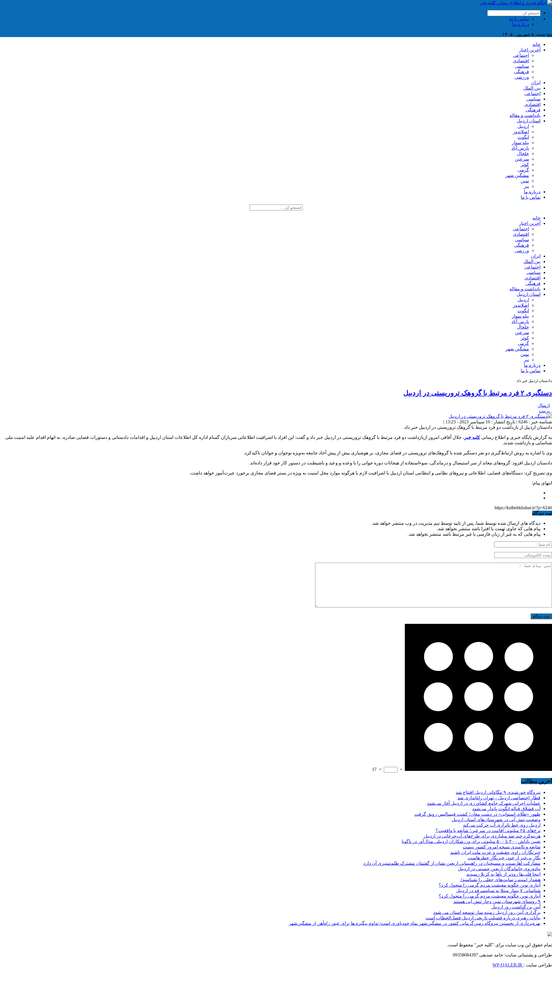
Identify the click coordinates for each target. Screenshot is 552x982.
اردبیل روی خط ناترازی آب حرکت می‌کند (501, 825)
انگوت (523, 137)
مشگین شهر (517, 175)
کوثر (525, 164)
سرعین (522, 159)
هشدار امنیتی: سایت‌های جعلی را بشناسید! (499, 879)
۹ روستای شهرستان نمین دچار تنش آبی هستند (496, 901)
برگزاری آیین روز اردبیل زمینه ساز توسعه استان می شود (486, 912)
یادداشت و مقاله (524, 115)
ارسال (544, 405)
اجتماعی (521, 55)
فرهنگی (521, 71)
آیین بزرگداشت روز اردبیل (515, 906)
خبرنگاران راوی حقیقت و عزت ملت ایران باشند (495, 852)
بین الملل (531, 88)
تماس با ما (519, 18)
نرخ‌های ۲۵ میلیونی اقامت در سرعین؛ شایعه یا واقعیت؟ (488, 830)
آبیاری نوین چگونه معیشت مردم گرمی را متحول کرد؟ (489, 885)
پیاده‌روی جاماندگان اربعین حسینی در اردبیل (499, 868)
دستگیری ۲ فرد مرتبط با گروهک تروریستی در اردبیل (477, 393)
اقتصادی (521, 60)
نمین (524, 180)
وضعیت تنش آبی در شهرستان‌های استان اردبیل (496, 819)
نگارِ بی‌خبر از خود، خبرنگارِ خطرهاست (504, 857)
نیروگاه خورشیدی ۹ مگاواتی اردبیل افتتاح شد (498, 792)
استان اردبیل (528, 120)
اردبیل (523, 126)
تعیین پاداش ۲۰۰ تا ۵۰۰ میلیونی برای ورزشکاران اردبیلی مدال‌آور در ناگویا (471, 841)
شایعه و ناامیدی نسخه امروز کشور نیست (501, 846)
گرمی (523, 169)
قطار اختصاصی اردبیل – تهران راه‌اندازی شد (498, 797)
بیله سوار (520, 142)
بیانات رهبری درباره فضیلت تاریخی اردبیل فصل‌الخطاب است (482, 917)
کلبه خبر (472, 437)
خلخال (523, 153)
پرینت (545, 410)
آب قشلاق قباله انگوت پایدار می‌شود (506, 808)
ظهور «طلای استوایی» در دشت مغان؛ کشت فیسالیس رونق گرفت (477, 814)
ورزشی (522, 77)
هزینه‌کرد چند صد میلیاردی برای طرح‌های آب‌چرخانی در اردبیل (482, 836)
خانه (536, 44)
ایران (535, 82)
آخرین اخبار (529, 49)
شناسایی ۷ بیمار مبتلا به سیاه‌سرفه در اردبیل (498, 890)
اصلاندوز (521, 131)
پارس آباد (520, 148)
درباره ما (520, 24)
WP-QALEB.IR (508, 964)
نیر (526, 186)
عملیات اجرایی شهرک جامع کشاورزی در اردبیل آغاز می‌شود (483, 803)
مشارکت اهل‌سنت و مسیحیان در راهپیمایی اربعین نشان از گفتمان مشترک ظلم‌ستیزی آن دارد (451, 863)
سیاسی (522, 66)
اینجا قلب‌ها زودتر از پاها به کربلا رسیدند (503, 874)
